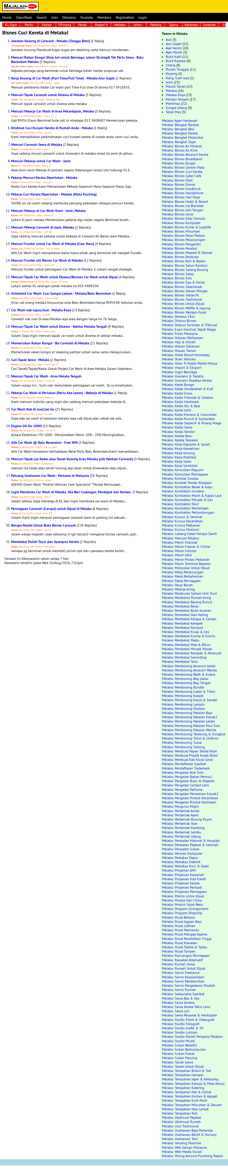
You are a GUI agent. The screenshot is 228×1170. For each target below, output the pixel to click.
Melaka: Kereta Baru (177, 436)
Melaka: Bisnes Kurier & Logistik (186, 227)
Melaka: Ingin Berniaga (179, 372)
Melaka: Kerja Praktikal (179, 457)
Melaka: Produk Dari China (182, 900)
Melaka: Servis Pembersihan (183, 981)
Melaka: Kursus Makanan (181, 525)
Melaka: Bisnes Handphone (183, 193)
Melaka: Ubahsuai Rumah (181, 1121)
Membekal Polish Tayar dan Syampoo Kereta (45, 541)
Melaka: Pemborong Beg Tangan (186, 683)
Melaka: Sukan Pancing (179, 1058)
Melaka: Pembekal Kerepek (182, 623)
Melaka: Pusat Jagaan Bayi (182, 921)
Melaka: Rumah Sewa (178, 964)
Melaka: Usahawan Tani (180, 1138)
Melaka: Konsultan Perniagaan (185, 474)
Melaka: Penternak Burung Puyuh (187, 819)
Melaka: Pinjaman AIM (179, 870)
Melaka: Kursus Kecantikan (182, 521)
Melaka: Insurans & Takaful (183, 376)
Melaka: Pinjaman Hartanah (183, 874)
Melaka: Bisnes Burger (178, 163)
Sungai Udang (176, 107)
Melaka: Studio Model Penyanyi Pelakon (192, 1036)
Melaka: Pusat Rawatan (179, 943)
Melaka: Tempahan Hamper (183, 1075)
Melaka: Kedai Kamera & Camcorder (189, 414)
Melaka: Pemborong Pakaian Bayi (187, 712)
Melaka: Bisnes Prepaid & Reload (187, 252)
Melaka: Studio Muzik (178, 1041)
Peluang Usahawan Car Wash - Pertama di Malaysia (50, 475)
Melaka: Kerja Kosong (178, 453)
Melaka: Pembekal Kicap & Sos (185, 631)
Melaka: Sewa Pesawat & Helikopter (189, 1015)
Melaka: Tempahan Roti (179, 1113)
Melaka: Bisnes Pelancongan (183, 239)
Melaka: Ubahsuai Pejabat (181, 1117)
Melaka (119, 24)
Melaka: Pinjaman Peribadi (182, 887)
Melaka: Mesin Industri (179, 550)
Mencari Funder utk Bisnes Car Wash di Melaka (47, 260)
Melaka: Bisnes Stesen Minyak (185, 291)
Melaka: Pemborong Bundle (183, 687)
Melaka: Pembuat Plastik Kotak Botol (190, 755)
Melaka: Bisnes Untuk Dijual (183, 303)
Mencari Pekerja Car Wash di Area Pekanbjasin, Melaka (52, 111)
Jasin (169, 82)
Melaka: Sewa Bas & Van (181, 998)
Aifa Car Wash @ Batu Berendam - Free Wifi (44, 442)
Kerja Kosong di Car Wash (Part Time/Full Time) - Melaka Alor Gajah (63, 78)
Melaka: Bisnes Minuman (181, 231)
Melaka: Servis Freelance (181, 972)
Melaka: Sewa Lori (175, 1011)
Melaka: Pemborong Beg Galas (185, 678)
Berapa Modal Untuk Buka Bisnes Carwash (43, 525)
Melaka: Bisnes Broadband (182, 159)
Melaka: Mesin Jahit (177, 555)
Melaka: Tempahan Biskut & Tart (186, 1070)
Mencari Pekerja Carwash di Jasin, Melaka (42, 227)
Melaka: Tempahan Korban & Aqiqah (190, 1096)
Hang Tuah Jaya (177, 78)
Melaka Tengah (177, 99)
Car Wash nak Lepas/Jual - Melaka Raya (41, 310)
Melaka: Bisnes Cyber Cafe (181, 176)
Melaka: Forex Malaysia (179, 333)
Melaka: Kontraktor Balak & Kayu (187, 487)
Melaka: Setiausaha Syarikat (183, 994)
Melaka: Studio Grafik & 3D (183, 1028)
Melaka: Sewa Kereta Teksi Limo (186, 1006)
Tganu (173, 24)
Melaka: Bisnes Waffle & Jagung (186, 308)
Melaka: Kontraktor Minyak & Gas (187, 499)
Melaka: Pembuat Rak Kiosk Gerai (187, 759)
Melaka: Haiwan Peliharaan (182, 337)
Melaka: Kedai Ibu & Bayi (181, 406)
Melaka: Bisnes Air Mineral (182, 146)
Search (42, 17)
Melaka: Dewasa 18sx (178, 316)
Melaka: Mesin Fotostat (179, 542)
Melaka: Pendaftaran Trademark (186, 768)
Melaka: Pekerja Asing (178, 589)
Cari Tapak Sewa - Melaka (30, 359)
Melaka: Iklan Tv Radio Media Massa (189, 363)
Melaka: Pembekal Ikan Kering (185, 614)
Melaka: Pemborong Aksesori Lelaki (189, 666)
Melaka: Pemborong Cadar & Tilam (188, 691)
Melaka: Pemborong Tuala (182, 742)
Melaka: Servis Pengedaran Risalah (188, 985)
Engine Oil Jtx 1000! (26, 426)
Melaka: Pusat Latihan (178, 925)
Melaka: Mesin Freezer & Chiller (186, 546)
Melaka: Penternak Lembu (181, 832)
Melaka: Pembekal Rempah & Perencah (192, 653)
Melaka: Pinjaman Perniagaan (184, 891)
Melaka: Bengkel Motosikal (182, 137)
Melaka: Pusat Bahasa (178, 917)
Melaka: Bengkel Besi (178, 129)
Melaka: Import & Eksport (181, 367)
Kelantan (191, 24)
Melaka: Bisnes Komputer (181, 223)
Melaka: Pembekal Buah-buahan (186, 610)
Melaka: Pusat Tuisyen (178, 951)
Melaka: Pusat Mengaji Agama (184, 934)
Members (104, 17)
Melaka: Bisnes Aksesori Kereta (185, 154)
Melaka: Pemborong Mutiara (183, 708)
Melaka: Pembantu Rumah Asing (186, 597)
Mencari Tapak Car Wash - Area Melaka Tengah (46, 376)
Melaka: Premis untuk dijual (183, 896)
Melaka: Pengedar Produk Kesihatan (189, 802)
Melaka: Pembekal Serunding (184, 657)
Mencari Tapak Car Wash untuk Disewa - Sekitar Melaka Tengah (59, 326)
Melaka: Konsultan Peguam (183, 470)
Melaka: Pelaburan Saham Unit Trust (189, 593)
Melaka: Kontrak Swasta (180, 478)
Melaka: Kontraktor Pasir (180, 504)
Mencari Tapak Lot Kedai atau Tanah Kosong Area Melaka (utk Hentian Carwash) (72, 459)
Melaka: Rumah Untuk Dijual (184, 968)
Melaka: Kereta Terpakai (180, 440)
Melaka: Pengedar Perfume (182, 789)
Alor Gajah (173, 43)
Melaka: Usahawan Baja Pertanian (187, 1130)
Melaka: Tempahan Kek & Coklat (186, 1092)
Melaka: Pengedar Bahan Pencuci (187, 776)
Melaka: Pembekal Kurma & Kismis (188, 636)
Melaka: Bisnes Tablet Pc (180, 295)
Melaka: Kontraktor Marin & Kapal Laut (192, 495)
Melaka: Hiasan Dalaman (181, 346)
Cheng (170, 65)
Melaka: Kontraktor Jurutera (183, 491)
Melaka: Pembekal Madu (180, 640)
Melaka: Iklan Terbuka (178, 359)
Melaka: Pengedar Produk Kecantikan (190, 798)
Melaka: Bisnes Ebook (178, 184)
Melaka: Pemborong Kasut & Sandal (189, 700)
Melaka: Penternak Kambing (183, 827)
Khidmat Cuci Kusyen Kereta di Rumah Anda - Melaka (52, 128)
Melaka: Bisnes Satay (178, 274)
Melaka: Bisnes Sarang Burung (185, 269)
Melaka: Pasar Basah (177, 585)
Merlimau (173, 103)
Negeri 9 (101, 24)
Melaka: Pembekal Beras (180, 606)
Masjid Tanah (176, 86)
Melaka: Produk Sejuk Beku (182, 904)
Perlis (29, 24)
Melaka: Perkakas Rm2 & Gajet (185, 866)
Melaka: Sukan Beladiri (179, 1045)
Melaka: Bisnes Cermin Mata (183, 167)
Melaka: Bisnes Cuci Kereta (182, 171)
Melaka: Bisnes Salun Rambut (184, 265)
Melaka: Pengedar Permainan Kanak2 (190, 793)
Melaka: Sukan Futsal (178, 1053)
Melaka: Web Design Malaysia (184, 1147)
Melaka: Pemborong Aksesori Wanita (189, 670)
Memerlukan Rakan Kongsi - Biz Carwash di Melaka (50, 343)
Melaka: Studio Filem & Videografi (188, 1019)
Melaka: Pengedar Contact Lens (185, 785)
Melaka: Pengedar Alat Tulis (183, 772)
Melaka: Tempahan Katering (183, 1087)
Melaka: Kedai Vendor (178, 431)
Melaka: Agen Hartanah (179, 120)
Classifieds (24, 17)
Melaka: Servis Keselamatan (183, 977)
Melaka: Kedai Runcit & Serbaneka (188, 418)
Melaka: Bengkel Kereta (180, 133)
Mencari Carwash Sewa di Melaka (36, 144)
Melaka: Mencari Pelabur (180, 538)
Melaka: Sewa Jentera (178, 1002)
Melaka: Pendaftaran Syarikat (184, 764)
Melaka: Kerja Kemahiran (181, 448)
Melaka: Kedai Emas (177, 393)
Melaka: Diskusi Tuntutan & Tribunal (189, 325)
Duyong (171, 73)
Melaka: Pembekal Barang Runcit (187, 602)
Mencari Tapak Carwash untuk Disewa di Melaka (48, 95)
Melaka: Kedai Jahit (176, 410)
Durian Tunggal (177, 69)
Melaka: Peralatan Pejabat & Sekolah (190, 844)
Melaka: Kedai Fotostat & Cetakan (187, 397)
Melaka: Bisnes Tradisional (182, 299)
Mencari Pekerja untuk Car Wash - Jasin (41, 161)
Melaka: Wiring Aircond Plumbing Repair (192, 1156)
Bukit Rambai (176, 61)
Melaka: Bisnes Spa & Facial (183, 282)
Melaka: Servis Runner (179, 989)
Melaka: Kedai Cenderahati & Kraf (187, 389)
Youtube (86, 17)
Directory (69, 17)
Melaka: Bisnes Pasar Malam (183, 235)
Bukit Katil (173, 56)
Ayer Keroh (174, 48)
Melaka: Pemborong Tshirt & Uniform (190, 738)
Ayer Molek (174, 52)
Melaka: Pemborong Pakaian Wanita (189, 730)
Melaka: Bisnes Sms (177, 278)
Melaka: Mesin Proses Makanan (186, 559)
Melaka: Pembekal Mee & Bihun (186, 644)
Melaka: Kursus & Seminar (182, 517)
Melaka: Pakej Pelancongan (183, 572)
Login (142, 17)
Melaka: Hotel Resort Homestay (186, 355)
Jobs (54, 17)
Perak (82, 24)
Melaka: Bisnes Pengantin (181, 244)
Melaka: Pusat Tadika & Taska (184, 947)
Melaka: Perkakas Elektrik (181, 862)
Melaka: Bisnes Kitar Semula (183, 218)
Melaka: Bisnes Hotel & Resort (185, 201)
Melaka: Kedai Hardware (180, 401)
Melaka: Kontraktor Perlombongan (188, 512)
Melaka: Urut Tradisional (180, 1126)
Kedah (47, 24)
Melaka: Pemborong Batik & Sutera (188, 674)
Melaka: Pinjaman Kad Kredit (184, 879)
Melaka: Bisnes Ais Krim (180, 150)
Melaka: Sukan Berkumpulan (184, 1049)
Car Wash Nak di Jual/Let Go (32, 409)
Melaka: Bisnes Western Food (184, 312)
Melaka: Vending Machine (181, 1143)
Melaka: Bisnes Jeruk (177, 214)
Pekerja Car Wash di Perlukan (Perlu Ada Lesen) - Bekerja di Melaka (62, 393)
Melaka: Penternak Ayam (180, 815)
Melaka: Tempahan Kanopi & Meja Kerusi (193, 1083)
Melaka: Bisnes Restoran (180, 257)
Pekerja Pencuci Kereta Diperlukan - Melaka (44, 177)
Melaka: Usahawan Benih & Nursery (189, 1134)
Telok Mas (173, 112)
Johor (138, 24)
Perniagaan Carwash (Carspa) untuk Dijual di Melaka (51, 508)
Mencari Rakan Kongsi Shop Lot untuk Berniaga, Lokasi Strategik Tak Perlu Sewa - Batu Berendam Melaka (77, 59)
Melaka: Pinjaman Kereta (181, 883)
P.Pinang (64, 24)
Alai (168, 39)
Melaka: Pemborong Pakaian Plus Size (191, 725)
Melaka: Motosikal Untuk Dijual (186, 568)
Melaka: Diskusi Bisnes (179, 320)
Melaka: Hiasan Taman (179, 350)
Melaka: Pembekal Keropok (182, 627)
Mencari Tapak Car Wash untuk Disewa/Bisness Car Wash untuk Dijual (64, 277)
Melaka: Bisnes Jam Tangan (182, 210)
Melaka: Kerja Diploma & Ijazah (186, 444)
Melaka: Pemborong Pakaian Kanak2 (190, 717)
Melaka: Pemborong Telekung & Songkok (194, 734)
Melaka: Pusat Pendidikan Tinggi (187, 938)
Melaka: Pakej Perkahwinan (182, 576)
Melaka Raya (175, 95)
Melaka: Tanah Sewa (177, 1062)
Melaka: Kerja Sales (176, 461)
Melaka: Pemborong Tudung (183, 747)
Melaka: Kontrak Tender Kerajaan (187, 482)
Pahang (155, 24)
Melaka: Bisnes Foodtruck (181, 188)
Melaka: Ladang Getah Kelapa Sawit (189, 533)
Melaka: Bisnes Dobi (177, 180)
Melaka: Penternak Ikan (179, 823)
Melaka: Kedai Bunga (178, 384)
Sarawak (209, 24)
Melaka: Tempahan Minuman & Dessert (192, 1105)
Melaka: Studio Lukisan (179, 1032)
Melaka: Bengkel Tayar (179, 142)
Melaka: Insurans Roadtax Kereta (187, 380)
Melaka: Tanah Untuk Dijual (183, 1066)
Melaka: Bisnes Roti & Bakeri (184, 261)
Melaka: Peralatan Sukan (181, 849)
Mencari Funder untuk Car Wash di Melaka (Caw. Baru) (52, 243)
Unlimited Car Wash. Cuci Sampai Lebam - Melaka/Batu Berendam (61, 293)
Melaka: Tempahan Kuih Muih (184, 1100)
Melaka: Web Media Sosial (182, 1151)
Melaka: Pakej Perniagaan (181, 580)
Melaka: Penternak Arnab (181, 811)
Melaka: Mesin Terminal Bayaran (186, 563)
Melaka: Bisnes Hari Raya (181, 197)
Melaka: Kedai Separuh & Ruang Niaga (191, 423)
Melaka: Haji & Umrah (178, 342)
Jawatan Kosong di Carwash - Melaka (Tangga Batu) (50, 41)
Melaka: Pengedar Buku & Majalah (188, 781)
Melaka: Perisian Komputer (182, 853)
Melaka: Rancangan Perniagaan (186, 955)
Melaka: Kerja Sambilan (180, 465)
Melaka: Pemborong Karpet (182, 695)
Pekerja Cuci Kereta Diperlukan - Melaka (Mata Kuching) (54, 194)
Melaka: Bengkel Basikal (180, 124)
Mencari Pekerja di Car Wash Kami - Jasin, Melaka (48, 210)
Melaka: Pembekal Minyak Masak (187, 649)
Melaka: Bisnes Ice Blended (183, 205)
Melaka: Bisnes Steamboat (182, 286)
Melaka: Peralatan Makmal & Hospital (191, 840)
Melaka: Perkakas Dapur (180, 857)
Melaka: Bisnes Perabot (179, 248)
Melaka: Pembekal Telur (180, 661)
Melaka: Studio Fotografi (181, 1024)
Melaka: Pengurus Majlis (180, 806)
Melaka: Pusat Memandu (180, 930)
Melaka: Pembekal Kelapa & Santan (189, 619)
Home (6, 17)
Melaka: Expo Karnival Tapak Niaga (189, 329)
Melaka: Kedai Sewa (177, 427)
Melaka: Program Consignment (185, 908)
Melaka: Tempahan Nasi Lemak (185, 1109)
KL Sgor (11, 24)
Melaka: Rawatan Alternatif (182, 960)
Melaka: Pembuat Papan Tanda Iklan (189, 751)
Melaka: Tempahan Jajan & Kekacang (190, 1079)
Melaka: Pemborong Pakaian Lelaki (188, 721)
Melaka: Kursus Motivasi (180, 529)
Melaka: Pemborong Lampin (183, 704)
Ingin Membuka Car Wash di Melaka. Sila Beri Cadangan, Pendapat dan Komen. (71, 492)
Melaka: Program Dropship (182, 913)
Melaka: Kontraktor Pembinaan (185, 508)
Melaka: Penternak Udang (181, 836)
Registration (125, 17)
